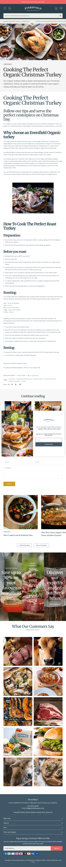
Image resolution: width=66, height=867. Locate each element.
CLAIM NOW (49, 444)
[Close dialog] (61, 413)
